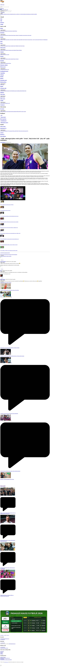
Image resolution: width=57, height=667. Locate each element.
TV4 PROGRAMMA (23, 14)
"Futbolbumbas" (45, 39)
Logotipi (24, 111)
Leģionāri (16, 35)
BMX (1, 84)
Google (7, 9)
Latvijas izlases (25, 35)
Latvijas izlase (11, 39)
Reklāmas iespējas (2, 657)
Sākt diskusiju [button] (15, 254)
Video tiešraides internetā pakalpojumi (11, 111)
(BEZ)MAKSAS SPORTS (30, 14)
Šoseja (3, 84)
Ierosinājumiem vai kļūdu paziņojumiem (6, 659)
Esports (5, 90)
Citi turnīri (7, 54)
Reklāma (1, 111)
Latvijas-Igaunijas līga (5, 35)
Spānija (20, 39)
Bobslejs (4, 50)
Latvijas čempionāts (6, 63)
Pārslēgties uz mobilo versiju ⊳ (4, 635)
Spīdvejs (6, 69)
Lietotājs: (1, 10)
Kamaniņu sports (10, 50)
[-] (2, 277)
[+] (1, 277)
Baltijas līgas (2, 54)
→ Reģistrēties (2, 12)
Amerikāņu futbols (19, 90)
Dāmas (14, 35)
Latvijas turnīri (29, 35)
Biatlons (7, 50)
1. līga (33, 39)
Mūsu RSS (18, 111)
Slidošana (20, 50)
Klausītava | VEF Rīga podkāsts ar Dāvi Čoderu (7, 479)
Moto (4, 69)
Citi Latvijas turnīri (36, 39)
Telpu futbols (7, 39)
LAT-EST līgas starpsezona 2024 (5, 252)
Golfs (10, 90)
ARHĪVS (35, 14)
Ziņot (3, 262)
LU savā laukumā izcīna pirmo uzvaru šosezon (5, 210)
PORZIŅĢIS (12, 14)
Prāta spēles (8, 90)
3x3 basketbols (20, 35)
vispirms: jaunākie (8, 256)
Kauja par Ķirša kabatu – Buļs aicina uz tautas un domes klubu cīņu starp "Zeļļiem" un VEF (10, 233)
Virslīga (4, 39)
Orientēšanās (2, 90)
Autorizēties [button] (2, 8)
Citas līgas (28, 39)
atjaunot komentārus (3, 256)
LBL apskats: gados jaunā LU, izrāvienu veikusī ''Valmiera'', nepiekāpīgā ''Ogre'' (9, 227)
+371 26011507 (2, 639)
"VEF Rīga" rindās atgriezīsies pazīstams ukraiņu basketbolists (9, 413)
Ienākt (1, 13)
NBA (9, 14)
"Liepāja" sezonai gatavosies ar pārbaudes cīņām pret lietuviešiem (9, 290)
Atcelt (1, 262)
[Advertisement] (7, 603)
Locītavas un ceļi (7, 103)
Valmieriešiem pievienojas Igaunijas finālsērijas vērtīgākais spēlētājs (9, 347)
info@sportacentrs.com (12, 643)
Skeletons (1, 50)
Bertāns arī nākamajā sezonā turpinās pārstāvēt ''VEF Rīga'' (7, 204)
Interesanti (2, 485)
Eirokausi (9, 35)
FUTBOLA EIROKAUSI (4, 14)
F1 (0, 69)
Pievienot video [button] (11, 254)
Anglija (17, 39)
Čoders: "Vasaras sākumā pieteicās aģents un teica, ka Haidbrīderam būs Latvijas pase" (7, 513)
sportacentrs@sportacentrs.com (4, 638)
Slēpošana (14, 50)
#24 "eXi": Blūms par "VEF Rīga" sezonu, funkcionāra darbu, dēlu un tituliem (8, 250)
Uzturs (1, 103)
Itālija (22, 39)
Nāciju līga (41, 39)
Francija (26, 39)
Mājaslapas (4, 111)
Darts (25, 90)
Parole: (1, 11)
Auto (8, 69)
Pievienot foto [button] (6, 254)
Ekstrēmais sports (14, 90)
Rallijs (2, 69)
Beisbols (23, 90)
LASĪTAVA (17, 14)
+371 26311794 (2, 647)
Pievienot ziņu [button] (2, 254)
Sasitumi (3, 103)
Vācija (24, 39)
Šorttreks (17, 50)
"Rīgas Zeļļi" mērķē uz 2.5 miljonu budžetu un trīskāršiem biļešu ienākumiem (6, 595)
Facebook (2, 9)
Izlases (12, 35)
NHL (15, 14)
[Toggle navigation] (0, 15)
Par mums (21, 111)
